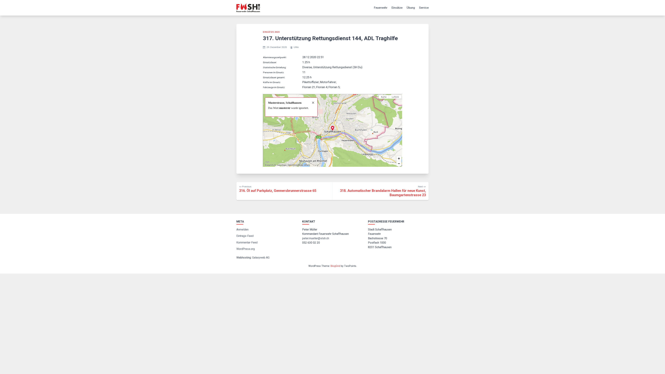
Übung (411, 7)
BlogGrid (335, 266)
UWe (296, 47)
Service (424, 7)
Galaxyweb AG (260, 257)
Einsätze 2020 (271, 32)
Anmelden (242, 229)
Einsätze (397, 7)
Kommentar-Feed (247, 242)
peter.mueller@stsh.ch (315, 238)
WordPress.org (245, 249)
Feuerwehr (380, 7)
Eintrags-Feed (245, 236)
